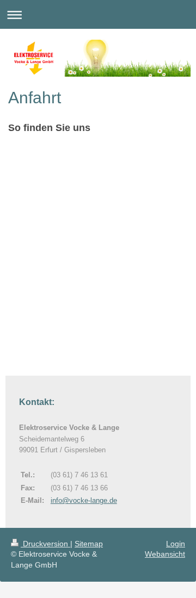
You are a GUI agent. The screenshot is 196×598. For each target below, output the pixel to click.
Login (175, 543)
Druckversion (45, 543)
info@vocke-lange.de (84, 500)
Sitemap (89, 543)
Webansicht (165, 554)
